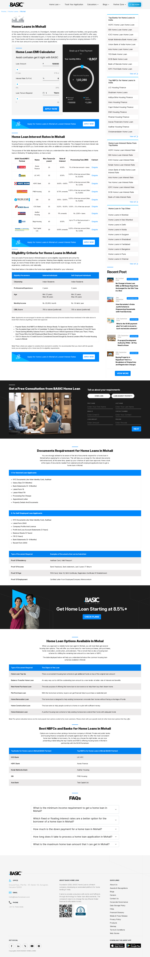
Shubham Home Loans (117, 92)
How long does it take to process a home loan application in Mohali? (72, 836)
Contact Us (114, 899)
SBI (12, 776)
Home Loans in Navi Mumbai (120, 220)
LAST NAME (119, 403)
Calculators (92, 4)
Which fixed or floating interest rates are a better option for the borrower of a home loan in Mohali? (69, 820)
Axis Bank (15, 783)
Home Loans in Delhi (117, 225)
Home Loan (54, 4)
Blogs (105, 4)
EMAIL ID (90, 411)
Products (113, 923)
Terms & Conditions (117, 930)
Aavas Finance (82, 764)
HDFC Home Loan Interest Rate (121, 150)
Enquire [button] (95, 167)
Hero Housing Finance (117, 102)
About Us (113, 885)
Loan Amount (21, 64)
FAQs (112, 909)
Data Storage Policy (117, 905)
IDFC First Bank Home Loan (120, 69)
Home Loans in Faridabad (119, 244)
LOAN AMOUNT (92, 419)
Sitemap (113, 926)
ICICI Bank (15, 757)
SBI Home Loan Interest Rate (120, 155)
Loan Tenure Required (24, 93)
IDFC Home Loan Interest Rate (121, 187)
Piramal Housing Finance (118, 117)
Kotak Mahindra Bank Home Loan (122, 39)
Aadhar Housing (83, 770)
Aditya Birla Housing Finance (120, 97)
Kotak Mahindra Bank (19, 770)
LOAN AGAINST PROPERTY (123, 396)
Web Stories (114, 933)
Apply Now (51, 109)
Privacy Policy (115, 919)
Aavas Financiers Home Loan (120, 122)
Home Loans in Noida (117, 229)
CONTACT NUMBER (122, 411)
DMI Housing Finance (117, 112)
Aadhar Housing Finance (118, 127)
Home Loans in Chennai (118, 259)
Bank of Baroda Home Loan (120, 64)
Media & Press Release (118, 916)
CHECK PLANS (92, 617)
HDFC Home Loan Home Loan (121, 25)
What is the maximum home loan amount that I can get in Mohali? (71, 844)
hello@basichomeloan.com (19, 897)
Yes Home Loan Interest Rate (120, 182)
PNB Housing (82, 776)
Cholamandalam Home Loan (120, 132)
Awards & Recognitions (119, 888)
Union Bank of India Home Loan (121, 44)
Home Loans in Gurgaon (118, 234)
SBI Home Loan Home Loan (120, 30)
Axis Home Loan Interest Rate (120, 177)
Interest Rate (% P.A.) (24, 78)
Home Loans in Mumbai (118, 215)
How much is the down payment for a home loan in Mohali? (67, 829)
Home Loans (13, 11)
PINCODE (118, 419)
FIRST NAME (91, 403)
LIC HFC (80, 757)
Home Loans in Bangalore (119, 249)
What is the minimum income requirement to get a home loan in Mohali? (70, 809)
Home (3, 11)
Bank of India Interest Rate (119, 197)
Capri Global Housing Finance (120, 107)
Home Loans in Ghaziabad (119, 239)
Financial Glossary (117, 912)
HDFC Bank (15, 764)
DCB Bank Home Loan (117, 59)
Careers (113, 895)
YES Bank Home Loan (117, 54)
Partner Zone (118, 4)
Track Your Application (74, 4)
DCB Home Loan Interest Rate (121, 192)
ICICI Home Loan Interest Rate (121, 160)
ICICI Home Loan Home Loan (120, 35)
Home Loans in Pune (117, 254)
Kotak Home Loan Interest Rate (121, 165)
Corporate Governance (119, 902)
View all (133, 74)
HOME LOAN (99, 396)
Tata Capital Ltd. (83, 783)
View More (123, 373)
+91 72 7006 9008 (16, 907)
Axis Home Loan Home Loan (120, 49)
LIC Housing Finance (117, 87)
